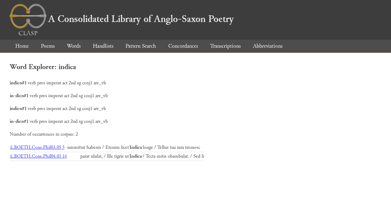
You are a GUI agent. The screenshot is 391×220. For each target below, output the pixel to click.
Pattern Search (141, 46)
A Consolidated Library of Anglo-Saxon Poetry (141, 19)
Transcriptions (225, 46)
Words (74, 46)
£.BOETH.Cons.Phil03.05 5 (37, 147)
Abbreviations (268, 46)
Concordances (183, 46)
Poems (48, 46)
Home (22, 46)
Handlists (103, 46)
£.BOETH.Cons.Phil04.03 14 (38, 156)
